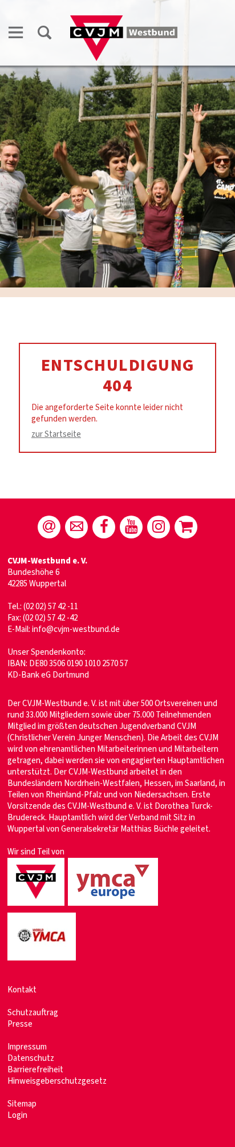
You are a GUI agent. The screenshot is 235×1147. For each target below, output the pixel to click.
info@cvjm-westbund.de (76, 629)
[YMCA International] (43, 961)
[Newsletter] (76, 527)
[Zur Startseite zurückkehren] (123, 21)
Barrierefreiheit (35, 1070)
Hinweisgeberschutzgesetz (57, 1081)
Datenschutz (30, 1058)
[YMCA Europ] (114, 907)
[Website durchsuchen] (44, 34)
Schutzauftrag (32, 1013)
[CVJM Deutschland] (37, 907)
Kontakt (22, 990)
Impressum (27, 1047)
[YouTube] (131, 527)
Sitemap (22, 1104)
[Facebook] (103, 527)
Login (17, 1115)
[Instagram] (158, 527)
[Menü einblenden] (16, 34)
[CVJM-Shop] (186, 527)
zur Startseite (56, 434)
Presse (20, 1024)
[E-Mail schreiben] (49, 527)
